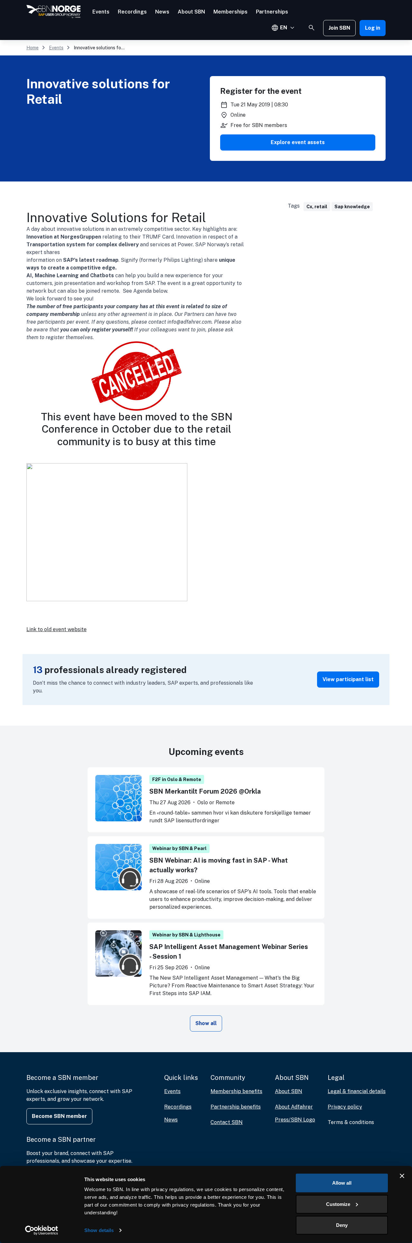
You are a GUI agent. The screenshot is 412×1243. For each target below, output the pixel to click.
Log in (372, 28)
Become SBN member (59, 1116)
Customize (338, 1204)
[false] (311, 27)
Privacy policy (345, 1107)
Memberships (230, 12)
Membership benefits (236, 1091)
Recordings (132, 12)
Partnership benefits (236, 1107)
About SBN (191, 12)
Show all (206, 1023)
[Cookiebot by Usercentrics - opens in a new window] (42, 1230)
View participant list (348, 679)
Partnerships (272, 12)
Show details (99, 1230)
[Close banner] (402, 1176)
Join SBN (339, 28)
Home (32, 47)
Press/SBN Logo (295, 1120)
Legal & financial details (357, 1091)
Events (100, 12)
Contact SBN (227, 1122)
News (162, 12)
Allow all (341, 1183)
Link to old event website (56, 629)
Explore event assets (298, 142)
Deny (342, 1225)
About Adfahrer (294, 1107)
